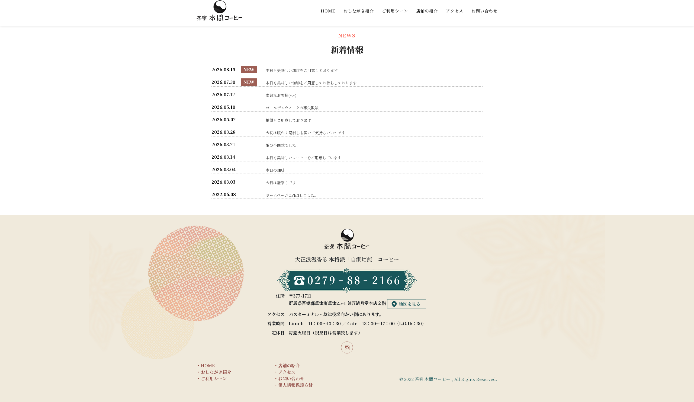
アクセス (454, 11)
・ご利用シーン (212, 378)
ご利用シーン (395, 11)
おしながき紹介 (358, 11)
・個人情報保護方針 (293, 385)
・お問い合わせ (289, 378)
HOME (328, 11)
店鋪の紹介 (427, 11)
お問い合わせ (484, 11)
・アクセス (284, 372)
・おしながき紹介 (214, 372)
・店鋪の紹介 (287, 365)
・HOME (206, 365)
